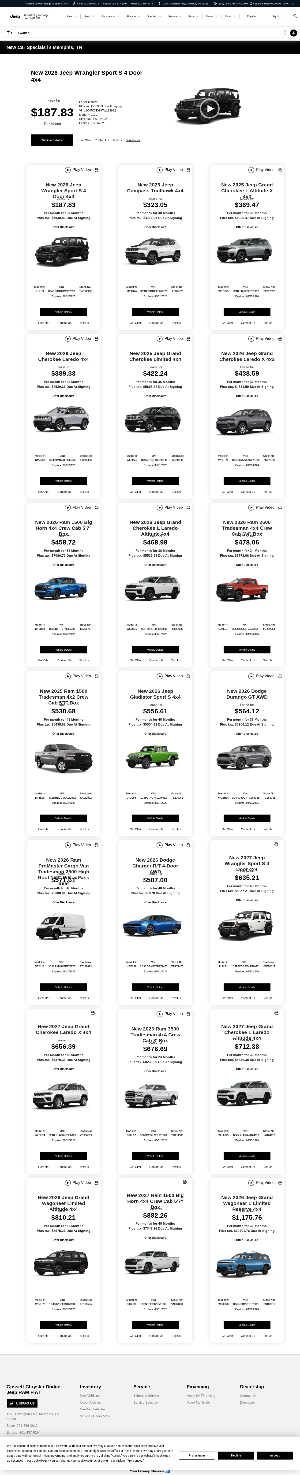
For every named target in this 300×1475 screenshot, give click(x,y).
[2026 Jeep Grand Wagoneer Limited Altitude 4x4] (63, 1264)
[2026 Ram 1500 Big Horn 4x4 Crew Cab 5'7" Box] (63, 589)
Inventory (90, 1386)
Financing (198, 1386)
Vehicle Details (52, 140)
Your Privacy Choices (147, 1471)
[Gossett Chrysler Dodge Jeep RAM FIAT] (28, 16)
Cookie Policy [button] (40, 1460)
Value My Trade (198, 1402)
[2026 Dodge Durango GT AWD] (247, 757)
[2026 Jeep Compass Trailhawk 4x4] (155, 251)
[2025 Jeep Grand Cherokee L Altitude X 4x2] (247, 251)
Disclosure (133, 140)
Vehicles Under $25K (95, 1416)
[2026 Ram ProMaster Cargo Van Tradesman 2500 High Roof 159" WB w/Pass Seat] (63, 926)
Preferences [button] (135, 1460)
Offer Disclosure (63, 227)
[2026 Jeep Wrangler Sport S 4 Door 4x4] (63, 251)
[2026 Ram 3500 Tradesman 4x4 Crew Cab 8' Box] (155, 1095)
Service (141, 1386)
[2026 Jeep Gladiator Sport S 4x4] (155, 757)
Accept (275, 1455)
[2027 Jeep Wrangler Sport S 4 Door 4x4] (247, 925)
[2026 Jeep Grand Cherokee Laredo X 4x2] (247, 420)
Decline (236, 1455)
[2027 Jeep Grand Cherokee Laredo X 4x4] (63, 1094)
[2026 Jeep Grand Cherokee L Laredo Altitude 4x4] (155, 589)
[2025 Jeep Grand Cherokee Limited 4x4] (155, 420)
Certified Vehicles (92, 1409)
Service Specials (145, 1402)
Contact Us (25, 1403)
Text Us (84, 323)
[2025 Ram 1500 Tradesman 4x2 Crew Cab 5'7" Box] (63, 757)
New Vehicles (90, 1395)
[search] (295, 16)
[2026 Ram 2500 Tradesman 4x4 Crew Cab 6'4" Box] (247, 589)
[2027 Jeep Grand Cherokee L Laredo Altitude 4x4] (247, 1094)
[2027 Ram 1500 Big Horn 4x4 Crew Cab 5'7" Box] (155, 1263)
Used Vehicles (90, 1402)
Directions (247, 1402)
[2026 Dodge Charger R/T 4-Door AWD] (155, 926)
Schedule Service (146, 1395)
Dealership (252, 1386)
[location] (160, 3)
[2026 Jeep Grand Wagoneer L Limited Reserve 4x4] (247, 1264)
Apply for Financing (201, 1395)
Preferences (197, 1455)
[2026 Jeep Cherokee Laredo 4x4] (63, 420)
